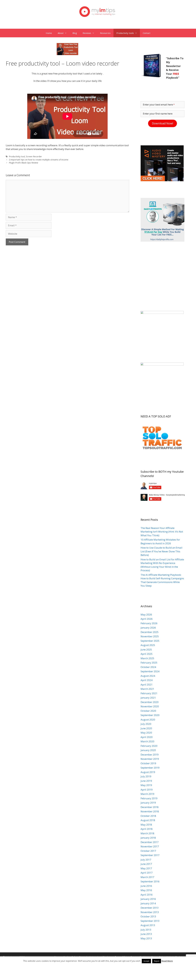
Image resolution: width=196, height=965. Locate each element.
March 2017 (147, 877)
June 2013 (146, 934)
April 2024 (147, 680)
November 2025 (150, 636)
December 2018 (150, 807)
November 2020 (150, 706)
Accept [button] (146, 961)
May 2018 (146, 824)
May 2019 (146, 785)
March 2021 (147, 688)
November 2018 (150, 811)
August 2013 (148, 925)
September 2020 (150, 715)
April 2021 (147, 684)
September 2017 (150, 855)
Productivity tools (125, 33)
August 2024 (148, 675)
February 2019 (149, 798)
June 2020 (146, 728)
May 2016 (146, 890)
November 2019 (150, 759)
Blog (74, 33)
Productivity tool (17, 156)
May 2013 (146, 938)
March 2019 (147, 794)
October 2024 (148, 667)
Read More (167, 960)
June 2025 (146, 649)
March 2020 (147, 741)
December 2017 (150, 842)
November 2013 (150, 912)
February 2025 (149, 662)
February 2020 (149, 745)
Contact (146, 33)
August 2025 (148, 645)
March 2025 (147, 658)
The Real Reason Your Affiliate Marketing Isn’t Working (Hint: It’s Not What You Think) (162, 531)
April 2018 (147, 829)
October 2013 (148, 916)
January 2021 (148, 697)
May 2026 (146, 614)
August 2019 (148, 772)
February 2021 (149, 693)
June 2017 (146, 864)
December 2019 (150, 754)
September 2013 (150, 921)
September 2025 (150, 640)
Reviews (87, 33)
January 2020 (148, 750)
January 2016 (148, 899)
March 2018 (147, 833)
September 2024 (150, 671)
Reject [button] (156, 961)
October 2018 (148, 815)
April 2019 (147, 789)
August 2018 (148, 820)
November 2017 (150, 846)
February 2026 (149, 623)
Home (49, 33)
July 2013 (146, 929)
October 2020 (148, 710)
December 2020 (150, 702)
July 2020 (146, 724)
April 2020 (147, 737)
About (61, 33)
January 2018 (148, 837)
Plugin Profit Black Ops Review (23, 162)
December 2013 (150, 907)
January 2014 (148, 903)
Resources (105, 33)
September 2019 (150, 767)
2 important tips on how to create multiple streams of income (38, 159)
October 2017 (148, 851)
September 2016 (150, 881)
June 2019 (146, 780)
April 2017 (147, 872)
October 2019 (148, 763)
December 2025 (150, 632)
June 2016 (146, 886)
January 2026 (148, 627)
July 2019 (146, 776)
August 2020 (148, 719)
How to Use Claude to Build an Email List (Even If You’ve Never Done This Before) (161, 551)
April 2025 (147, 653)
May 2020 (146, 732)
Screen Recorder (34, 156)
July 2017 (146, 859)
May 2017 (146, 868)
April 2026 (147, 618)
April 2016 (147, 894)
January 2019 (148, 802)
